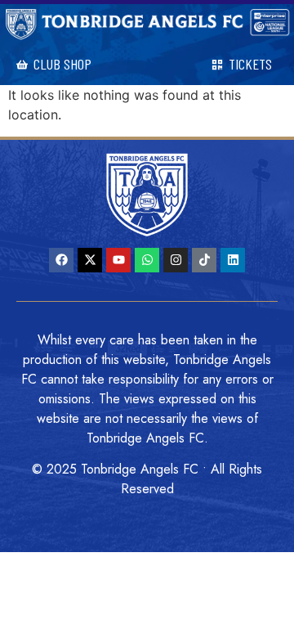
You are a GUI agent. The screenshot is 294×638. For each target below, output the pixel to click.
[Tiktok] (204, 260)
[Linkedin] (232, 260)
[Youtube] (118, 260)
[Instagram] (175, 260)
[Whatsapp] (147, 260)
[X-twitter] (90, 260)
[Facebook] (61, 260)
